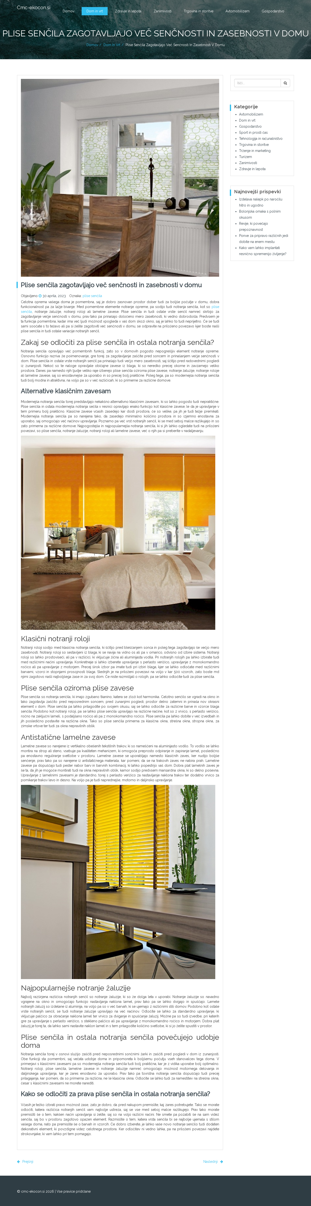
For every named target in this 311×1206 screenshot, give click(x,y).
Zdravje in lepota (128, 11)
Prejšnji (27, 1162)
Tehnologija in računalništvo (261, 139)
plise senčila (92, 296)
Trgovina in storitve (198, 11)
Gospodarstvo (273, 11)
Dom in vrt (94, 11)
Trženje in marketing (255, 151)
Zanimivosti (163, 11)
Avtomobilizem (237, 11)
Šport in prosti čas (253, 132)
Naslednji (211, 1162)
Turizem (245, 157)
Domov (68, 11)
